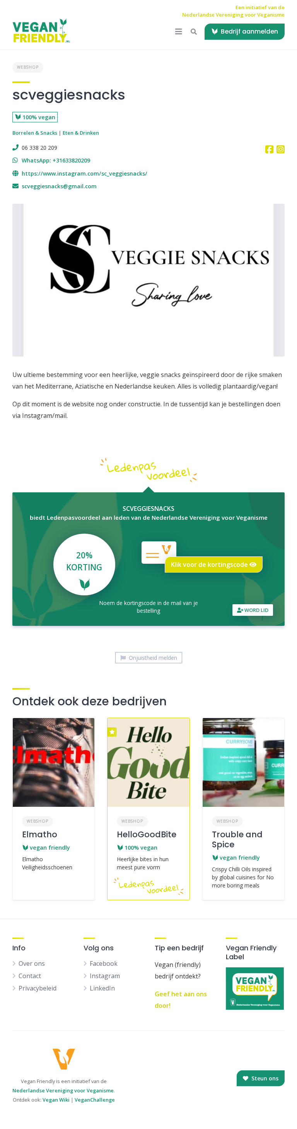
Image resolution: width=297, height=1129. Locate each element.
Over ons (32, 963)
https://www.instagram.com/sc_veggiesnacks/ (84, 173)
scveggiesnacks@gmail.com (59, 186)
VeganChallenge (95, 1099)
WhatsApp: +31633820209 (56, 160)
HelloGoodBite (146, 834)
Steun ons (264, 1078)
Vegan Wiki (56, 1099)
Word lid (255, 610)
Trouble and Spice (237, 839)
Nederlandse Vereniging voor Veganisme (63, 1090)
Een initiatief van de (233, 11)
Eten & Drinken (81, 132)
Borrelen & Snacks (34, 132)
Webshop (28, 67)
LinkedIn (102, 988)
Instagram (105, 976)
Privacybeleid (37, 988)
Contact (30, 976)
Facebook (104, 963)
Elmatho (39, 834)
